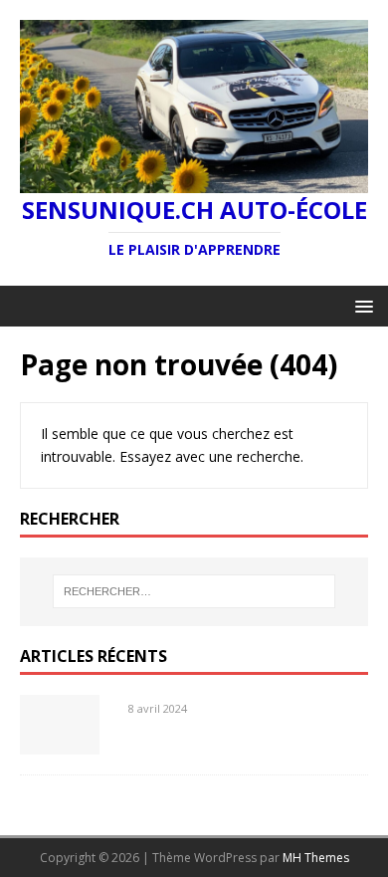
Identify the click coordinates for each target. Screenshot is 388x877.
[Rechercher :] (194, 591)
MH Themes (316, 857)
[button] (360, 305)
